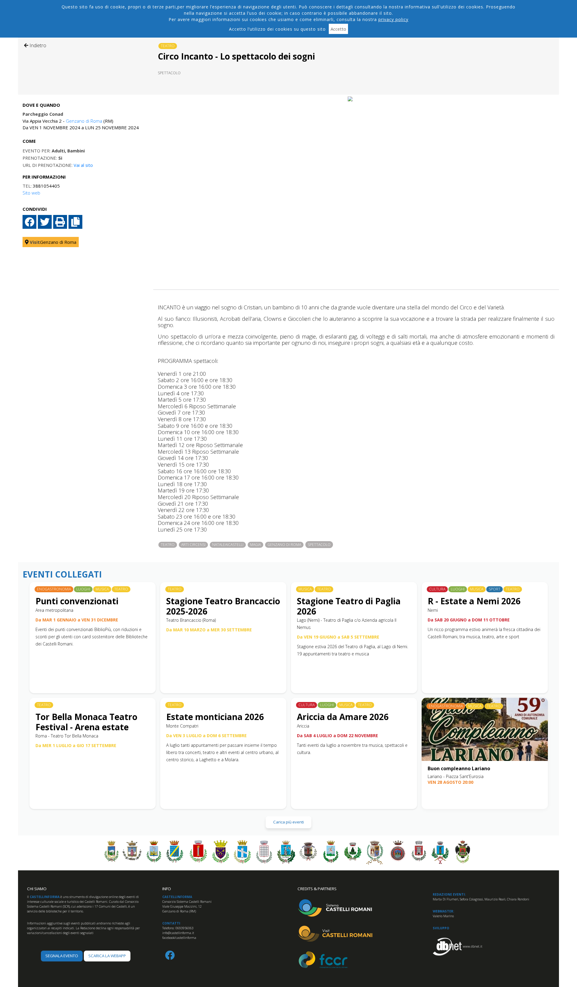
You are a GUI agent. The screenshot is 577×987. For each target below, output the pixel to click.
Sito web (31, 193)
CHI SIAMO (37, 888)
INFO (166, 888)
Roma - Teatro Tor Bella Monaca (66, 736)
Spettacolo (169, 72)
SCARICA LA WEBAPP (107, 955)
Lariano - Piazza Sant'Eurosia (456, 776)
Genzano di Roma (84, 121)
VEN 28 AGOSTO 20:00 (450, 782)
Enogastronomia (54, 589)
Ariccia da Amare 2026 (343, 716)
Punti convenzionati (76, 601)
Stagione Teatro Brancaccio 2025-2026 (223, 606)
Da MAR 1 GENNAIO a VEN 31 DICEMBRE (76, 620)
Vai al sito (83, 165)
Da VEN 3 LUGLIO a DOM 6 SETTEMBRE (206, 735)
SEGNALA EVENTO (61, 955)
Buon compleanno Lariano (459, 768)
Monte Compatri (182, 726)
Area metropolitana (54, 610)
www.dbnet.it (472, 946)
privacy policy (393, 19)
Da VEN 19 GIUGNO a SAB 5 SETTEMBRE (338, 637)
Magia (255, 544)
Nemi (433, 610)
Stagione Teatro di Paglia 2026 (349, 606)
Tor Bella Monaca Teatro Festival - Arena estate (86, 722)
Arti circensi (193, 544)
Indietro (37, 45)
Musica (102, 589)
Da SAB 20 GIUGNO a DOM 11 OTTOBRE (469, 620)
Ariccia (303, 726)
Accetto (338, 29)
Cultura (437, 589)
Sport (494, 589)
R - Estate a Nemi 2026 (474, 601)
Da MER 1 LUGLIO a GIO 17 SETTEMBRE (75, 745)
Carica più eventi (288, 822)
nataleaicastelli (227, 544)
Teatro (168, 45)
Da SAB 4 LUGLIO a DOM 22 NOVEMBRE (337, 735)
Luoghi (83, 589)
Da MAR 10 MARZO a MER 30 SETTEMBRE (209, 630)
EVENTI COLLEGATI (62, 574)
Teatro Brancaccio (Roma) (191, 620)
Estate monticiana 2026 (215, 716)
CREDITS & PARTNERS (317, 888)
